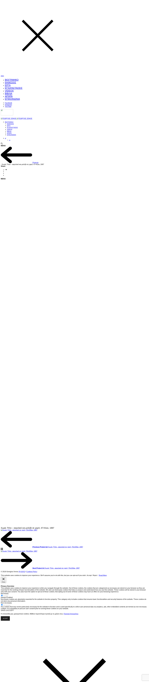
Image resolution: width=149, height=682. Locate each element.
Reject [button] (95, 575)
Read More (103, 575)
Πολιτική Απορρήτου (71, 614)
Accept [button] (89, 575)
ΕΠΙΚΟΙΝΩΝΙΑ (12, 99)
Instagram (8, 105)
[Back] (16, 162)
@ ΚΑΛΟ (22, 571)
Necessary (5, 595)
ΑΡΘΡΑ (9, 96)
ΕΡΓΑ (8, 85)
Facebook (8, 103)
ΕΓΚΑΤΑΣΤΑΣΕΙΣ (13, 88)
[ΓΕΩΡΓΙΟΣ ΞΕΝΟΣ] (16, 118)
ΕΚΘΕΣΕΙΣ (10, 82)
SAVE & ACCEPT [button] (7, 610)
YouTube (8, 106)
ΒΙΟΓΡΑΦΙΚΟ (12, 79)
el (1, 76)
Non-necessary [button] (6, 603)
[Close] (37, 74)
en (3, 76)
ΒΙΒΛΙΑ (8, 93)
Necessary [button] (5, 593)
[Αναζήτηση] (2, 144)
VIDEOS (9, 90)
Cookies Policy (31, 571)
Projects (35, 162)
